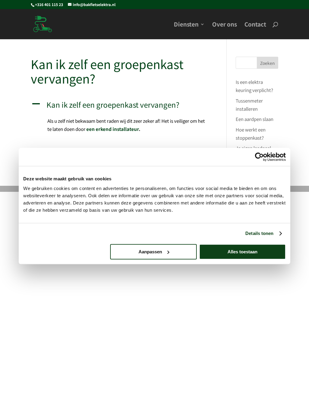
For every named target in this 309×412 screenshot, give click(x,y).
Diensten (186, 25)
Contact (255, 25)
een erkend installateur (112, 129)
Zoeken (267, 63)
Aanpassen (150, 251)
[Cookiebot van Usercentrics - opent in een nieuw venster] (259, 156)
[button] (122, 106)
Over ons (224, 25)
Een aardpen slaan (254, 119)
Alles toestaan (242, 251)
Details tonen (259, 233)
